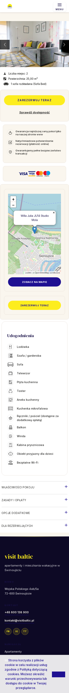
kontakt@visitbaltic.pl (19, 620)
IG (16, 631)
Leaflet (28, 272)
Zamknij (58, 674)
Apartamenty (13, 651)
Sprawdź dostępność (34, 112)
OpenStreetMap (42, 272)
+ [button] (13, 199)
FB (8, 631)
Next (64, 44)
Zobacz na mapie (34, 281)
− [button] (13, 204)
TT (25, 631)
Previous (5, 44)
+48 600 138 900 (17, 612)
